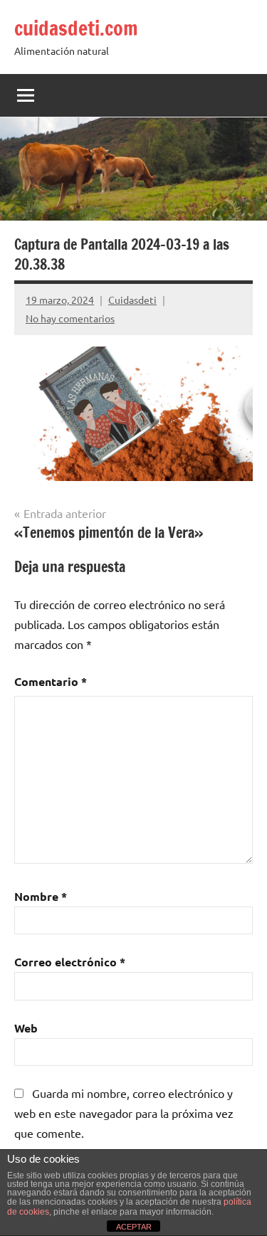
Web (26, 1027)
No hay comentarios (70, 318)
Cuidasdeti (132, 299)
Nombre (40, 896)
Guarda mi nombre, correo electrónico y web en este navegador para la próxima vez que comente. (124, 1113)
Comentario (50, 681)
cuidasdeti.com (76, 28)
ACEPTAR (134, 1226)
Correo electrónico (69, 961)
